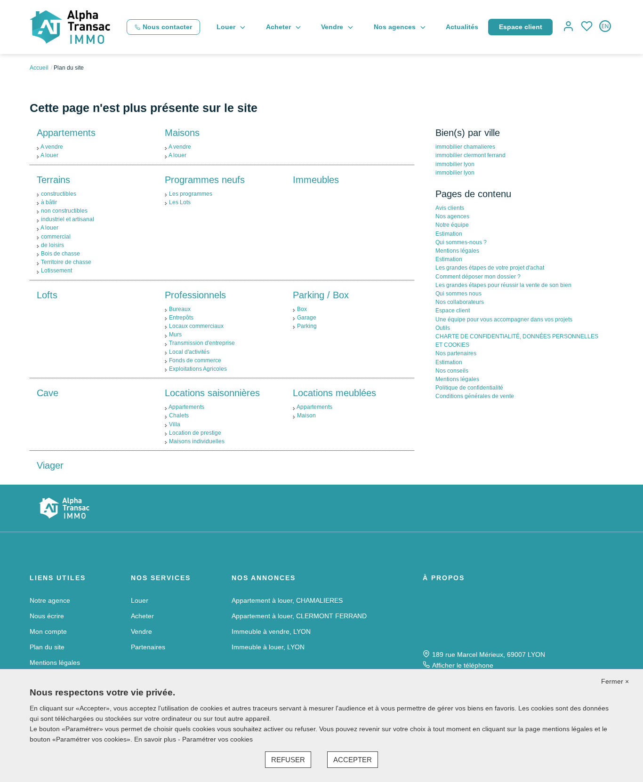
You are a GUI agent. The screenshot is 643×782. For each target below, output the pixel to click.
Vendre (332, 27)
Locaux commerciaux (196, 326)
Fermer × (615, 681)
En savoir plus (156, 739)
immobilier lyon (454, 164)
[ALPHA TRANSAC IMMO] (70, 26)
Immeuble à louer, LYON (268, 647)
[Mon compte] (568, 27)
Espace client (520, 27)
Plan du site (47, 647)
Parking (307, 326)
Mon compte (48, 631)
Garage (306, 317)
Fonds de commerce (195, 360)
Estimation (448, 234)
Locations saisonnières (212, 393)
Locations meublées (334, 393)
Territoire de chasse (66, 262)
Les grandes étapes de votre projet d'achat (489, 267)
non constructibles (64, 210)
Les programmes (190, 194)
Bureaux (180, 309)
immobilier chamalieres (465, 147)
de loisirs (52, 245)
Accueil (39, 67)
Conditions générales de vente (474, 396)
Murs (175, 334)
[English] (605, 27)
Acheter (278, 27)
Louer (226, 27)
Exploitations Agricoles (198, 369)
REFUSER (288, 760)
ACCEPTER (352, 760)
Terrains (53, 180)
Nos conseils (451, 370)
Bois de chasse (60, 253)
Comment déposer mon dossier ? (478, 276)
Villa (174, 424)
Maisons (182, 133)
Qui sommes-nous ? (461, 242)
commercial (56, 236)
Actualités (462, 27)
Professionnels (195, 295)
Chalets (179, 415)
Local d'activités (189, 352)
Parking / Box (321, 295)
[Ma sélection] (587, 27)
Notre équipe (452, 225)
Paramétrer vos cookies (217, 739)
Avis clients (449, 208)
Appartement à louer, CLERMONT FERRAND (299, 616)
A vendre (51, 147)
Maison (306, 415)
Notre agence (50, 600)
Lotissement (56, 270)
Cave (47, 393)
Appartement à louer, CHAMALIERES (287, 600)
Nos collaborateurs (459, 302)
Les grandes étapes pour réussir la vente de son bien (504, 285)
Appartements (66, 133)
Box (302, 309)
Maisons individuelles (197, 441)
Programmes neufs (205, 180)
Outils (442, 328)
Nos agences (395, 27)
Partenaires (148, 647)
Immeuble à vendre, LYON (271, 631)
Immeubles (316, 180)
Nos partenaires (455, 353)
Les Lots (180, 202)
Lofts (47, 295)
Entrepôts (181, 317)
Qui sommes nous (458, 293)
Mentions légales (457, 250)
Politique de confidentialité (469, 387)
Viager (50, 465)
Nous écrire (47, 616)
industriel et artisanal (67, 219)
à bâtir (49, 202)
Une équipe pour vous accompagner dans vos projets (503, 319)
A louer (49, 155)
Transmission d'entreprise (202, 343)
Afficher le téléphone (462, 665)
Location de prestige (195, 433)
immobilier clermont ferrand (470, 155)
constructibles (58, 194)
